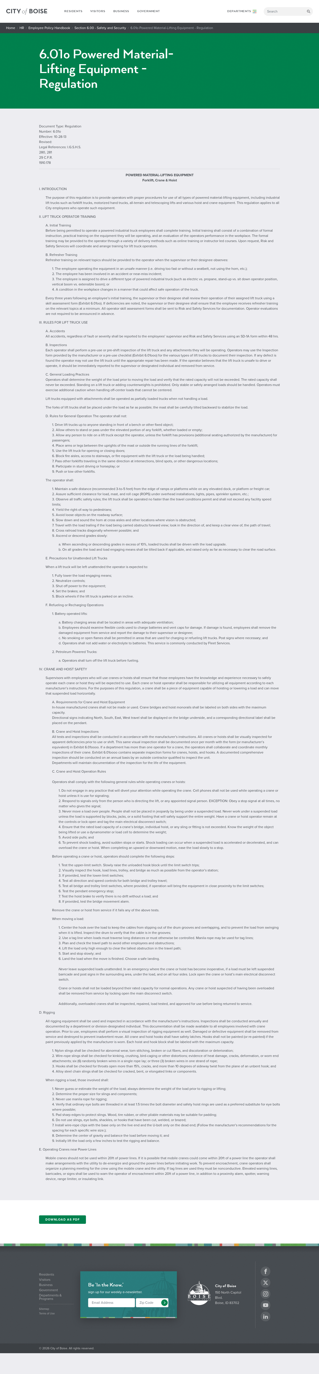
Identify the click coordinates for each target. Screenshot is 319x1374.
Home (10, 28)
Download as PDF (62, 1219)
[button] (164, 1302)
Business (121, 11)
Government (148, 11)
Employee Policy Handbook (49, 28)
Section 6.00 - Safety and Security (100, 28)
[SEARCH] (308, 11)
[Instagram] (265, 1294)
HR (22, 28)
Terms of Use (47, 1313)
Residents (73, 11)
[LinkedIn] (265, 1317)
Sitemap (44, 1309)
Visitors (97, 11)
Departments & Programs (50, 1297)
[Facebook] (265, 1272)
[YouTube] (265, 1306)
